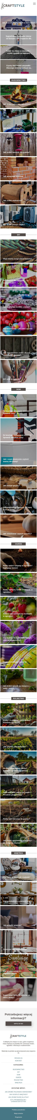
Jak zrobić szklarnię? (12, 128)
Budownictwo (18, 80)
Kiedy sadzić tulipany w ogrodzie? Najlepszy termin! (17, 567)
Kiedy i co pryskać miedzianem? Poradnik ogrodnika (17, 721)
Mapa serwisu (18, 1113)
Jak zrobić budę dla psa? (18, 1097)
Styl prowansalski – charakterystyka (11, 972)
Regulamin (18, 1117)
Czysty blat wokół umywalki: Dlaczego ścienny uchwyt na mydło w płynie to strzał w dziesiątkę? (18, 67)
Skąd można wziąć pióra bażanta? (17, 259)
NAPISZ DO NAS (18, 1023)
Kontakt (18, 1060)
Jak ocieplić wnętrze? (12, 925)
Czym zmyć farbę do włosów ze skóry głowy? (16, 996)
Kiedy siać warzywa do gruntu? (16, 819)
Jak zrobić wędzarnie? (12, 201)
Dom (18, 389)
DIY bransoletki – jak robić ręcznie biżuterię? (17, 330)
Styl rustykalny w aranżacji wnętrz (17, 901)
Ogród (18, 544)
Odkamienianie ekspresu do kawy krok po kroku (17, 508)
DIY (18, 235)
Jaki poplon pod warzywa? (14, 747)
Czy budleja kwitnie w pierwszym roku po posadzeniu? (17, 639)
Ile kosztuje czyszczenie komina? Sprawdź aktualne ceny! (17, 436)
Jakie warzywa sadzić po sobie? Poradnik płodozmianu (17, 793)
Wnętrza (18, 853)
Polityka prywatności (18, 1110)
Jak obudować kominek (13, 176)
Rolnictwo (18, 699)
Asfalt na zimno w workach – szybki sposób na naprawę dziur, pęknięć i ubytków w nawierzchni (18, 52)
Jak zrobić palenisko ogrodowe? (17, 104)
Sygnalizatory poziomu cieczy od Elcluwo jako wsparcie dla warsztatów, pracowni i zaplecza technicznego (18, 37)
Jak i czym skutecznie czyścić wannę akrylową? (16, 460)
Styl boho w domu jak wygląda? (16, 877)
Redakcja (18, 1058)
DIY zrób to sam (10, 379)
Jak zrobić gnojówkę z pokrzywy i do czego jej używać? (17, 842)
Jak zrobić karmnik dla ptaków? (16, 152)
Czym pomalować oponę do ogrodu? (15, 663)
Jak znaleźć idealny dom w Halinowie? (18, 23)
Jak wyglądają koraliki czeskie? (16, 307)
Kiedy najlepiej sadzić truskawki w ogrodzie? (18, 591)
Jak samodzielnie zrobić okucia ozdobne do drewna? (16, 354)
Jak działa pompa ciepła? (14, 225)
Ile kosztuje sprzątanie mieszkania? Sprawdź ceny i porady (18, 412)
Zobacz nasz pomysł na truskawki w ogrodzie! (17, 615)
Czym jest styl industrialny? (15, 949)
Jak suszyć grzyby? (11, 486)
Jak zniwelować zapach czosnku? (17, 534)
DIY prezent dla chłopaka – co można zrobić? (15, 282)
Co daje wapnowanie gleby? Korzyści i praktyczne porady (15, 769)
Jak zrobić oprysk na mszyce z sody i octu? (16, 687)
